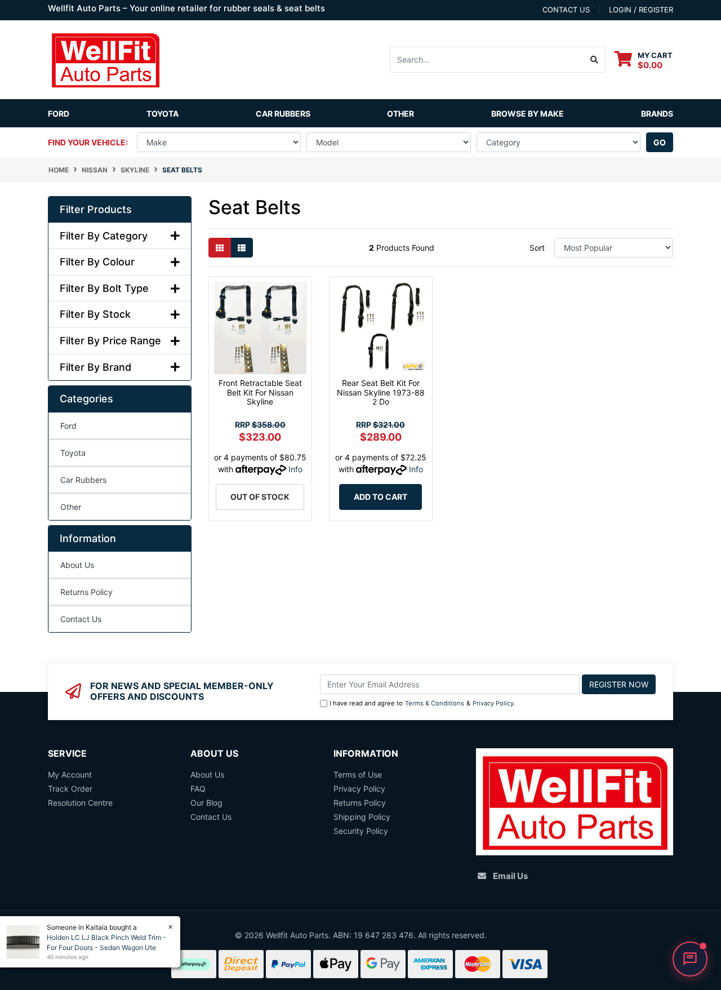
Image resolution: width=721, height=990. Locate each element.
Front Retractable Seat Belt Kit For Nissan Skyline (260, 392)
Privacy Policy (493, 703)
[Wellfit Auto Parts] (105, 59)
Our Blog (206, 802)
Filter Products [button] (96, 209)
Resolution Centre (80, 802)
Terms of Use (357, 774)
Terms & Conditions (434, 703)
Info (295, 469)
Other (400, 113)
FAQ (198, 788)
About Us (77, 565)
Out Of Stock (260, 496)
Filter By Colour (97, 262)
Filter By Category (104, 236)
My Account (70, 774)
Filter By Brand (95, 367)
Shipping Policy (361, 817)
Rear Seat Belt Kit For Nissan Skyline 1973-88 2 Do (381, 392)
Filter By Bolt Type (104, 288)
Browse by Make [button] (527, 113)
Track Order (70, 788)
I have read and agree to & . (422, 703)
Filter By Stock (95, 314)
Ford (58, 113)
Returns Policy (86, 592)
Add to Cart (380, 496)
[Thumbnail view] (219, 248)
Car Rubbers (83, 480)
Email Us (510, 876)
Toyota (162, 113)
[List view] (241, 248)
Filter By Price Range (110, 341)
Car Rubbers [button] (283, 113)
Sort (537, 247)
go (659, 142)
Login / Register (641, 9)
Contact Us (80, 619)
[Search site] (595, 60)
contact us (566, 9)
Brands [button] (657, 113)
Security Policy (360, 831)
